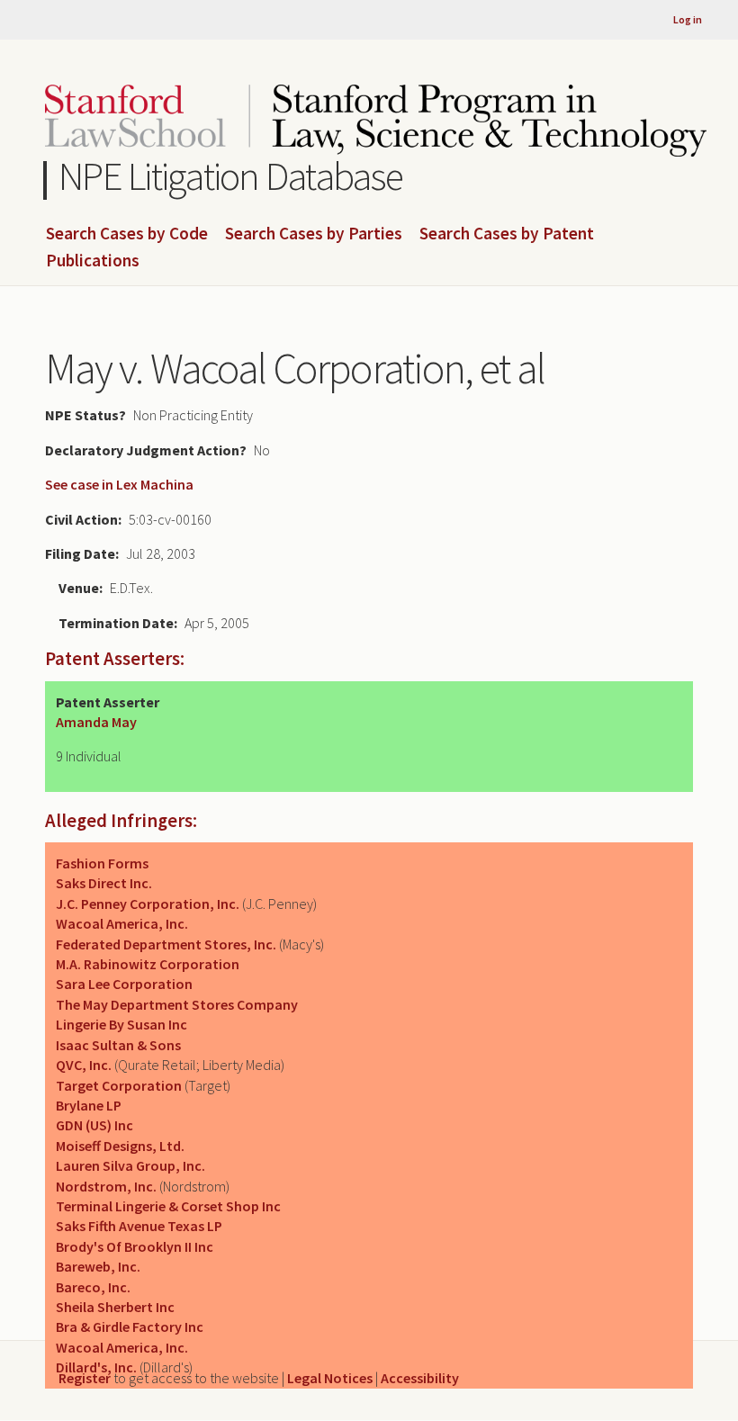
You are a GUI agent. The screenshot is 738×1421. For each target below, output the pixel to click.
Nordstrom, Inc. (106, 1186)
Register (84, 1378)
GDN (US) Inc (94, 1125)
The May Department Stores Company (177, 1004)
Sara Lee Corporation (124, 984)
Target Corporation (119, 1085)
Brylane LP (89, 1105)
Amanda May (96, 722)
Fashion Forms (102, 863)
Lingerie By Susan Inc (121, 1024)
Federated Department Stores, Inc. (166, 944)
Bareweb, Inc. (98, 1266)
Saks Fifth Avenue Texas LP (139, 1226)
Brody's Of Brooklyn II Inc (134, 1246)
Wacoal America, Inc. (122, 923)
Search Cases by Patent (506, 234)
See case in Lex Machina (119, 484)
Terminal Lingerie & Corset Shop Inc (168, 1206)
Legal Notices (330, 1378)
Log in (687, 19)
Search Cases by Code (127, 234)
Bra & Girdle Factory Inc (129, 1327)
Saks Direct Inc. (104, 883)
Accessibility (420, 1378)
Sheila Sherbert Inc (115, 1307)
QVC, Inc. (84, 1065)
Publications (93, 261)
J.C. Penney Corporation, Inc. (147, 904)
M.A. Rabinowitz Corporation (147, 964)
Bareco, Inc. (93, 1287)
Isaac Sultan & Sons (118, 1045)
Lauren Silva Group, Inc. (130, 1165)
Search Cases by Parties (313, 234)
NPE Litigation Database (230, 176)
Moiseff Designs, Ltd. (120, 1146)
